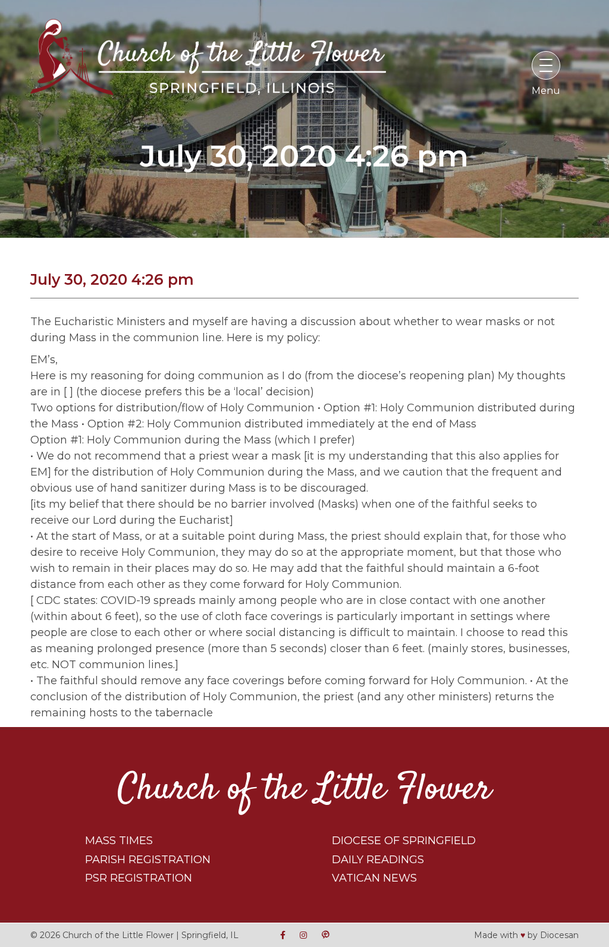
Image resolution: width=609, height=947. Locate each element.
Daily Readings (378, 859)
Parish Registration (148, 859)
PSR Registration (138, 878)
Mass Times (119, 840)
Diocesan (559, 934)
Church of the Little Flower (304, 789)
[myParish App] (325, 935)
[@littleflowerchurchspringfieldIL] (282, 935)
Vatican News (374, 878)
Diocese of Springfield (404, 840)
